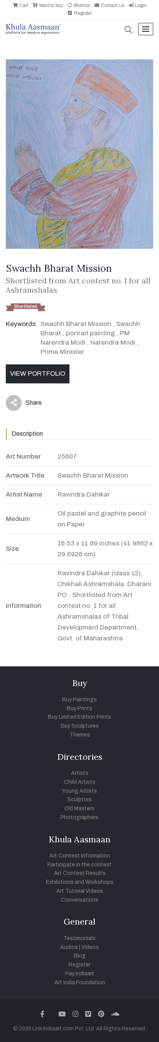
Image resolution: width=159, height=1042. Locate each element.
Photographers (79, 817)
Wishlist (81, 5)
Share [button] (28, 404)
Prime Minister (62, 351)
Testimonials (79, 938)
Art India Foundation (79, 982)
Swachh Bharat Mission (76, 324)
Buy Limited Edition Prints (79, 717)
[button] (128, 30)
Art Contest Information (79, 856)
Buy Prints (79, 708)
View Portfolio (37, 373)
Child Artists (79, 782)
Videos (90, 947)
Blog (80, 956)
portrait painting (90, 333)
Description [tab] (27, 433)
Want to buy (50, 5)
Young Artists (79, 791)
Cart (23, 5)
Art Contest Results (79, 873)
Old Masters (79, 808)
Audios (69, 947)
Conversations (79, 900)
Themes (79, 735)
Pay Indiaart (79, 973)
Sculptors (79, 799)
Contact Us (112, 5)
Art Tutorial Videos (79, 891)
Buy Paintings (79, 699)
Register (82, 13)
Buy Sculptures (80, 726)
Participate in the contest (79, 865)
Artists (79, 773)
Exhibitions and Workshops (79, 882)
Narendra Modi (112, 342)
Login (140, 5)
